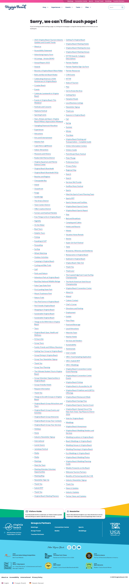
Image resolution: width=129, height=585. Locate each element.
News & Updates (72, 488)
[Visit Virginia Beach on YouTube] (79, 547)
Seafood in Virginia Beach (75, 259)
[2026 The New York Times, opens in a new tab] (48, 555)
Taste (68, 247)
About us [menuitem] (4, 577)
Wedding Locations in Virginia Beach (79, 437)
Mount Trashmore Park (43, 293)
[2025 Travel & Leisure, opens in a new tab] (89, 555)
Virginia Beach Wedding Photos (78, 457)
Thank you (70, 111)
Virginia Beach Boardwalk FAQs (46, 172)
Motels (68, 230)
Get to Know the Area (74, 91)
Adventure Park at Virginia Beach (46, 277)
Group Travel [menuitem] (36, 531)
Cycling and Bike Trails (42, 265)
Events (36, 89)
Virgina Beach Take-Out (75, 263)
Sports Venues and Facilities (76, 202)
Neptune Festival (40, 111)
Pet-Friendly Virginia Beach (44, 305)
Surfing (37, 249)
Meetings (70, 1)
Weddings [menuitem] (82, 531)
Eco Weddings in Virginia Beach (78, 453)
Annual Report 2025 (42, 62)
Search (68, 174)
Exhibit (68, 316)
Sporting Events (40, 115)
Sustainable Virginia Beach (44, 314)
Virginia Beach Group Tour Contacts (48, 421)
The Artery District (41, 201)
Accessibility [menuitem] (14, 577)
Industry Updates (72, 492)
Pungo (36, 193)
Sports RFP (70, 198)
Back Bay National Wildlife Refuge (47, 281)
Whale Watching (40, 253)
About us (37, 46)
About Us (69, 292)
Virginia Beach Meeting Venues (77, 52)
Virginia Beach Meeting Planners (46, 496)
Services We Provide (73, 182)
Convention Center (81, 1)
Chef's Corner (71, 304)
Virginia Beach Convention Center (79, 288)
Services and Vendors (74, 341)
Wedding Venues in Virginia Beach (79, 445)
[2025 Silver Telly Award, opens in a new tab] (7, 565)
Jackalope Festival (41, 449)
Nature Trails (39, 297)
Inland (36, 184)
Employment (70, 312)
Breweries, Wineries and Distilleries (79, 251)
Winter (68, 131)
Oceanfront (38, 189)
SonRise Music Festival (74, 186)
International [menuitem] (25, 577)
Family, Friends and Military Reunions (48, 347)
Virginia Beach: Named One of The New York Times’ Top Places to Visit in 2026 (80, 411)
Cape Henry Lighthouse (43, 146)
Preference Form (72, 162)
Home (36, 433)
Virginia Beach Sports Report (77, 210)
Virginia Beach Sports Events (77, 206)
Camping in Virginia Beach (44, 261)
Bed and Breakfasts (73, 218)
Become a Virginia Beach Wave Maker (48, 71)
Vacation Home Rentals (75, 234)
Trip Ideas (69, 135)
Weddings (108, 1)
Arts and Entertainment (43, 137)
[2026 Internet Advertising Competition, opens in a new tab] (7, 555)
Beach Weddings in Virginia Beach (79, 441)
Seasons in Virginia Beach (75, 115)
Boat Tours (38, 229)
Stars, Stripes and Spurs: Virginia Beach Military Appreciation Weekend (48, 120)
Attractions (38, 133)
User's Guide (71, 353)
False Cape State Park (42, 285)
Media (36, 453)
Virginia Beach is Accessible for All (79, 386)
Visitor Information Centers (76, 146)
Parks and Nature (40, 273)
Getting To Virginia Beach (75, 40)
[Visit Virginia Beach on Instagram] (69, 547)
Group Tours (39, 343)
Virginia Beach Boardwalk (44, 168)
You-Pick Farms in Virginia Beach (46, 301)
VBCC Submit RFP (73, 361)
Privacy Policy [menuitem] (37, 577)
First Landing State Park (43, 289)
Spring (68, 123)
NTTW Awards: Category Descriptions (75, 57)
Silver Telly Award (18, 563)
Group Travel (99, 1)
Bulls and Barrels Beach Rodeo (45, 75)
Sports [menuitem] (81, 527)
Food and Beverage (73, 324)
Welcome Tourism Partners (76, 472)
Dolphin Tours (39, 233)
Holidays (37, 429)
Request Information (42, 389)
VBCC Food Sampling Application (78, 357)
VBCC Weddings (72, 365)
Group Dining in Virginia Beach (46, 355)
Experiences (39, 129)
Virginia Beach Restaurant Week (78, 397)
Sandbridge (38, 197)
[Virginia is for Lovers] (115, 526)
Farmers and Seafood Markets (45, 213)
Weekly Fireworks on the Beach (78, 468)
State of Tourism (72, 83)
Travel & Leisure (99, 554)
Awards (37, 66)
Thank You (38, 363)
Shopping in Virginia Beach (44, 309)
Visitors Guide (71, 150)
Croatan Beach (40, 85)
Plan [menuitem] (87, 7)
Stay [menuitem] (44, 7)
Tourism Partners (118, 1)
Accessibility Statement (43, 50)
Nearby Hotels (71, 337)
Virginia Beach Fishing (74, 382)
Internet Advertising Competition (24, 554)
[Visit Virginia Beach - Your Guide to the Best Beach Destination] (15, 7)
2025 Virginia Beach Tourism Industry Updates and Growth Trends (48, 41)
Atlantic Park (39, 142)
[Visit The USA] (115, 533)
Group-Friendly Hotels (42, 385)
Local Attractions (72, 328)
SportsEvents (98, 564)
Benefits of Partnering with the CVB (79, 476)
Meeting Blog (39, 476)
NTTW (68, 79)
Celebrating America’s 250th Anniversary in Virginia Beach (45, 80)
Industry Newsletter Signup (44, 437)
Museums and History (42, 154)
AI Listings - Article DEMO (44, 58)
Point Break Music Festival (76, 154)
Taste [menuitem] (78, 7)
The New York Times (60, 554)
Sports (91, 1)
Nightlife (37, 221)
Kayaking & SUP (40, 241)
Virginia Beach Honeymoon (76, 426)
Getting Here (71, 95)
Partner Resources (73, 71)
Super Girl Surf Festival (74, 243)
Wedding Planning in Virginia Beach (79, 449)
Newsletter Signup (73, 107)
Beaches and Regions (42, 176)
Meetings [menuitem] (34, 527)
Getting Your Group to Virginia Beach (48, 351)
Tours (36, 328)
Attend (68, 296)
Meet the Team (39, 465)
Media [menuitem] (57, 531)
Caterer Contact (72, 300)
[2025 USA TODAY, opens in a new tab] (48, 565)
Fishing (37, 237)
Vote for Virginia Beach (74, 418)
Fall (67, 119)
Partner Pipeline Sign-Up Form (77, 66)
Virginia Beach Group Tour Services (47, 425)
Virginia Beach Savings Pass (76, 401)
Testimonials (70, 349)
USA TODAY (57, 564)
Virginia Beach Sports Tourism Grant (80, 405)
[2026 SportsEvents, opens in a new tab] (89, 565)
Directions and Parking (74, 308)
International (39, 441)
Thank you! (70, 271)
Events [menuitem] (68, 7)
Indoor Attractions (41, 150)
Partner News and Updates (76, 496)
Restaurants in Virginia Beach (77, 255)
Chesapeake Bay (40, 180)
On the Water (39, 225)
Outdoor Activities (41, 257)
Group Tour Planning (42, 367)
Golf (36, 269)
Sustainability (71, 345)
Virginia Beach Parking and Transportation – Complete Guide (78, 140)
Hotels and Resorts (73, 226)
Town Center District (42, 205)
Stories (68, 238)
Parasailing (38, 245)
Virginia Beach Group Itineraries (46, 417)
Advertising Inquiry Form (43, 54)
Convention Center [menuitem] (62, 527)
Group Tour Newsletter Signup (45, 359)
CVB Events (70, 75)
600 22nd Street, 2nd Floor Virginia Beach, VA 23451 (14, 533)
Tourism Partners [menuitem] (37, 534)
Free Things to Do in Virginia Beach (47, 217)
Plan (67, 87)
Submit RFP (38, 488)
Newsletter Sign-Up (41, 480)
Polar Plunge (70, 158)
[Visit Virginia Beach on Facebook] (74, 547)
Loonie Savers (39, 445)
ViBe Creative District (42, 209)
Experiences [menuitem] (55, 7)
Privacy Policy (71, 166)
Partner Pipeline (72, 62)
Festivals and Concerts (42, 107)
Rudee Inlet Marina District (44, 158)
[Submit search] (122, 7)
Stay (67, 214)
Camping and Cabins (73, 222)
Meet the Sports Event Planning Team (80, 194)
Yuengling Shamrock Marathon (46, 125)
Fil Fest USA (39, 339)
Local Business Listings (74, 103)
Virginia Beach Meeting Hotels (77, 44)
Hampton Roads (72, 99)
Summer (69, 127)
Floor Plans (70, 320)
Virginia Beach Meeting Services (78, 48)
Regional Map (71, 170)
